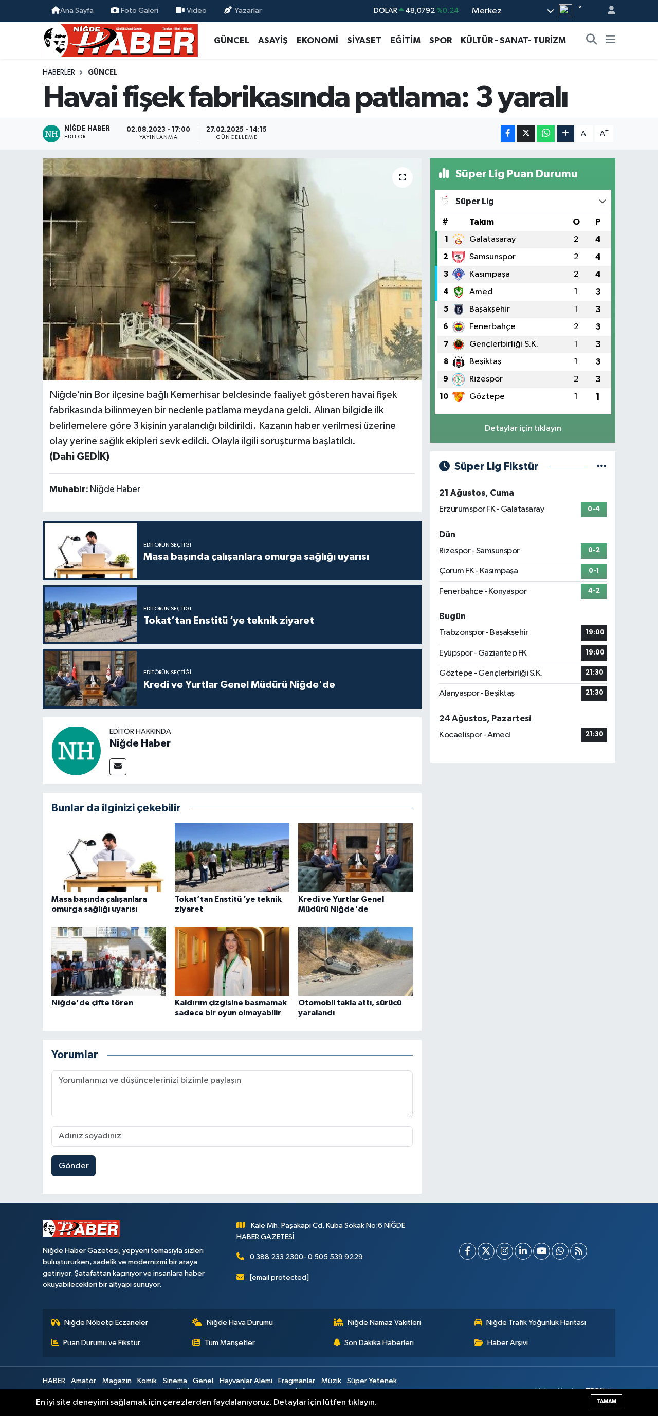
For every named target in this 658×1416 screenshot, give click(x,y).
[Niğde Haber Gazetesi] (120, 39)
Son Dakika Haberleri (379, 1343)
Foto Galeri (139, 10)
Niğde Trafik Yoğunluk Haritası (536, 1323)
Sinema (175, 1381)
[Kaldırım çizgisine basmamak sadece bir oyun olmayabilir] (232, 961)
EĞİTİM (405, 40)
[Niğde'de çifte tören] (108, 961)
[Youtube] (541, 1251)
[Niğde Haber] (76, 750)
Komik (147, 1381)
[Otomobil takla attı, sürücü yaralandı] (355, 961)
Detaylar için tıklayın (523, 428)
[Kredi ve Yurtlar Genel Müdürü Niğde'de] (355, 857)
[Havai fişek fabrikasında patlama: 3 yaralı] (232, 269)
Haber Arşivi (507, 1343)
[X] (486, 1251)
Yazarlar (248, 10)
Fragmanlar (296, 1381)
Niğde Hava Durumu (240, 1323)
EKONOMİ (317, 40)
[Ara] (591, 40)
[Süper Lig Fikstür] (602, 466)
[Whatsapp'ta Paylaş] (546, 133)
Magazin (117, 1381)
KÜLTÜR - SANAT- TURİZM (513, 40)
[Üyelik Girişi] (607, 11)
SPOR (440, 40)
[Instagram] (504, 1251)
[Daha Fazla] (565, 133)
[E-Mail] (117, 766)
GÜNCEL (231, 40)
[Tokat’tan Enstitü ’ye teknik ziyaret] (232, 857)
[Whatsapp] (560, 1251)
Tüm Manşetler (230, 1343)
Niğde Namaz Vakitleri (384, 1323)
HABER (54, 1381)
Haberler (59, 72)
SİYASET (364, 40)
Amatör (83, 1381)
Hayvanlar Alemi (246, 1381)
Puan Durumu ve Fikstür (101, 1343)
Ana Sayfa (77, 10)
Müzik (331, 1381)
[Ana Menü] (610, 40)
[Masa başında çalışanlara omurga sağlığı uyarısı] (108, 857)
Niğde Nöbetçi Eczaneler (106, 1323)
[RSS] (578, 1251)
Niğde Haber (140, 743)
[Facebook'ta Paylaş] (508, 133)
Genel (203, 1381)
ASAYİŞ (273, 40)
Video (197, 10)
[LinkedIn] (523, 1251)
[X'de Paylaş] (526, 133)
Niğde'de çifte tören (92, 1003)
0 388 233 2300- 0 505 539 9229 (306, 1257)
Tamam (606, 1401)
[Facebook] (467, 1251)
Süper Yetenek (372, 1381)
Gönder (74, 1165)
